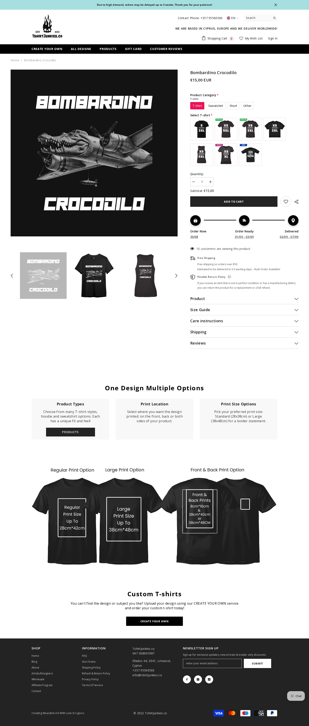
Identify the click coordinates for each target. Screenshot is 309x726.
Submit (257, 663)
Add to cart (234, 201)
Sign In (272, 38)
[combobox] (257, 18)
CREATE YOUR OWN (154, 621)
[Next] (176, 276)
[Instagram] (198, 679)
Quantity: (197, 174)
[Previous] (12, 276)
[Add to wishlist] (286, 201)
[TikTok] (209, 679)
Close (275, 5)
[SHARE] (294, 202)
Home (15, 60)
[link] (154, 419)
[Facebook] (187, 679)
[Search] (260, 18)
